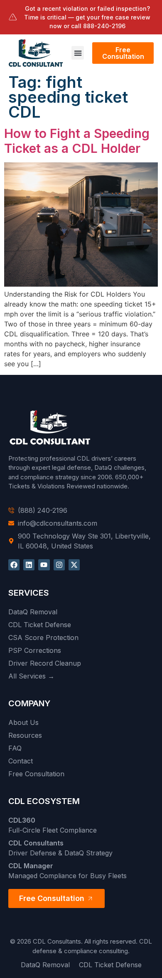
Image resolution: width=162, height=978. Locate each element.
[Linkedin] (28, 564)
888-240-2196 (104, 25)
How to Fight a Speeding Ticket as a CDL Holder (77, 141)
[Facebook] (14, 564)
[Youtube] (43, 564)
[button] (77, 53)
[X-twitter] (74, 564)
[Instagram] (59, 564)
